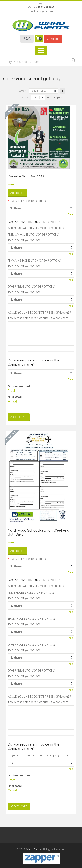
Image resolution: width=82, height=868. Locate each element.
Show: (24, 97)
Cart (51, 11)
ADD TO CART (18, 417)
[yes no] (41, 763)
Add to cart (17, 193)
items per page (54, 97)
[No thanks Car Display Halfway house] (41, 683)
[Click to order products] (62, 91)
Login (41, 3)
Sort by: (22, 90)
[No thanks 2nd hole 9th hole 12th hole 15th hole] (41, 631)
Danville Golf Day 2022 (26, 176)
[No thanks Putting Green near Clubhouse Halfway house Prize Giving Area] (41, 299)
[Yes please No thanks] (41, 208)
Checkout (53, 39)
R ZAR (27, 38)
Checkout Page (36, 11)
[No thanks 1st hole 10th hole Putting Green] (41, 605)
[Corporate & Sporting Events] (41, 25)
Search (73, 60)
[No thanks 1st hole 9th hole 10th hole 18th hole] (41, 247)
